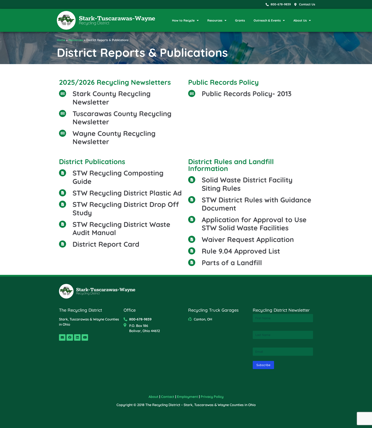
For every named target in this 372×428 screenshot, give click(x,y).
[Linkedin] (77, 337)
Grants (240, 20)
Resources (214, 20)
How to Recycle (183, 20)
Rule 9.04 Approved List (241, 251)
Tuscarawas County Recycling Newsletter (122, 117)
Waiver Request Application (248, 239)
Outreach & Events (267, 20)
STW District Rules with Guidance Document (256, 204)
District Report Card (106, 244)
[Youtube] (85, 337)
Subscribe (263, 365)
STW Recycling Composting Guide (118, 177)
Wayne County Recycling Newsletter (114, 137)
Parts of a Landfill (232, 262)
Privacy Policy (212, 396)
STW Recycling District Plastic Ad (127, 193)
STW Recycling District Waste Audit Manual (121, 228)
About (153, 396)
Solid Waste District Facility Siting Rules (247, 184)
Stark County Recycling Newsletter (111, 97)
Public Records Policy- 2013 (246, 93)
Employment (187, 396)
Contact (167, 396)
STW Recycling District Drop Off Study (126, 208)
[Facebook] (70, 337)
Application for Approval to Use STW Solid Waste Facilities (254, 223)
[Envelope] (62, 337)
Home (61, 40)
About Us (300, 20)
